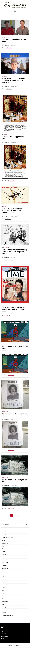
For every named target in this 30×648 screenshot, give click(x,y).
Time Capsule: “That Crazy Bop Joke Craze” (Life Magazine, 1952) (14, 252)
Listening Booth (5, 582)
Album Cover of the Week (7, 537)
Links (7, 344)
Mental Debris (5, 584)
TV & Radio (4, 612)
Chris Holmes (5, 45)
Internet (3, 344)
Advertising (4, 534)
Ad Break (4, 532)
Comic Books (4, 554)
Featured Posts (5, 559)
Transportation (5, 609)
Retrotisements (5, 601)
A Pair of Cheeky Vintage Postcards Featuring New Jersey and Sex (12, 211)
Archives (3, 520)
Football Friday (5, 562)
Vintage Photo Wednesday (7, 615)
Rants (3, 598)
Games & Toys (5, 568)
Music (3, 590)
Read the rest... (9, 47)
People (3, 593)
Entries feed (3, 633)
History (7, 247)
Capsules (4, 247)
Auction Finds (5, 543)
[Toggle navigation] (15, 11)
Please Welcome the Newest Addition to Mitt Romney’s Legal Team (13, 81)
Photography (5, 596)
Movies (3, 587)
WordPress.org (4, 638)
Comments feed (4, 636)
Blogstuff (4, 546)
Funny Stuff (4, 37)
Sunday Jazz (4, 607)
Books (3, 548)
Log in (2, 631)
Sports (3, 604)
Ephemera (4, 206)
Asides (3, 540)
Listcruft (3, 579)
